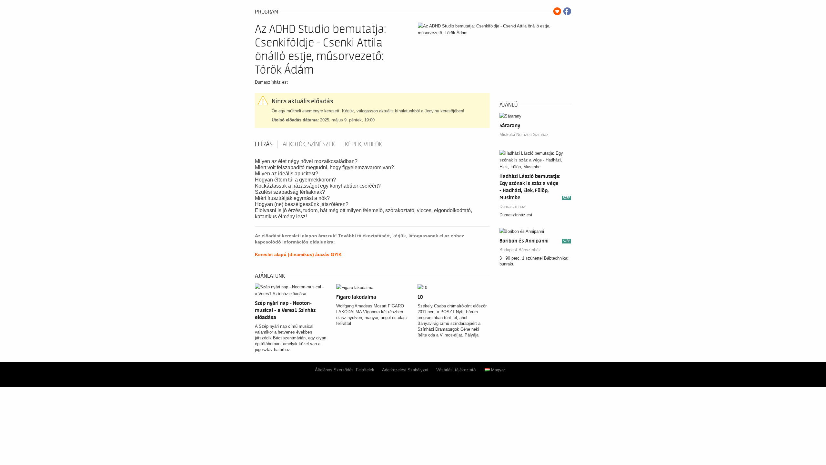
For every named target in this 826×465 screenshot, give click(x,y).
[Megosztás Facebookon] (567, 11)
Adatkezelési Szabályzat (405, 369)
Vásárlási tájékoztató (456, 369)
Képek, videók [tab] (363, 144)
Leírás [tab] (264, 144)
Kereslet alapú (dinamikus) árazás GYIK (298, 254)
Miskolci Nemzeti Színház (524, 134)
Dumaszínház (512, 206)
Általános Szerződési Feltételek (344, 369)
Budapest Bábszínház (520, 249)
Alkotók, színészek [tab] (309, 144)
